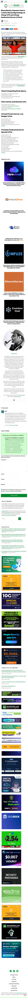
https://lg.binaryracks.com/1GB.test (13, 108)
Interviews (14, 981)
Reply (17, 425)
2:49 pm (13, 425)
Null (6, 411)
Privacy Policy (15, 994)
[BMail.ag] (14, 619)
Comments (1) (14, 23)
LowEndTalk (22, 395)
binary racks (3, 25)
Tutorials (14, 979)
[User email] (14, 400)
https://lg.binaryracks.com (13, 106)
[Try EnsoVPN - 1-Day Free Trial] (14, 638)
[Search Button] (26, 2)
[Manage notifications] (25, 995)
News (14, 977)
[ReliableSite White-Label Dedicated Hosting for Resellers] (14, 582)
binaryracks (9, 25)
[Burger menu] (2, 2)
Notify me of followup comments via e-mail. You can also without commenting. (13, 490)
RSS (21, 994)
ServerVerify (7, 512)
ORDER (3, 125)
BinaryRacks (21, 56)
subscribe (7, 491)
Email (2, 474)
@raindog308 (18, 396)
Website (3, 484)
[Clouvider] (14, 601)
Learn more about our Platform (9, 515)
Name (2, 479)
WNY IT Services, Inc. (22, 993)
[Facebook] (11, 971)
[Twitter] (14, 971)
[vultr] (14, 564)
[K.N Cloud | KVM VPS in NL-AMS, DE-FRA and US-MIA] (14, 656)
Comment (4, 459)
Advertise (14, 986)
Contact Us (8, 994)
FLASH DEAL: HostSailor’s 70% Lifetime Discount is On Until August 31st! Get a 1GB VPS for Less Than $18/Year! (14, 530)
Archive (3, 994)
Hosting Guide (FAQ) (14, 983)
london (13, 25)
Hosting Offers (14, 975)
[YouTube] (17, 971)
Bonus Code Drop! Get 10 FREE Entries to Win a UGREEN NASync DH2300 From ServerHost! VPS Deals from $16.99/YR (13, 547)
